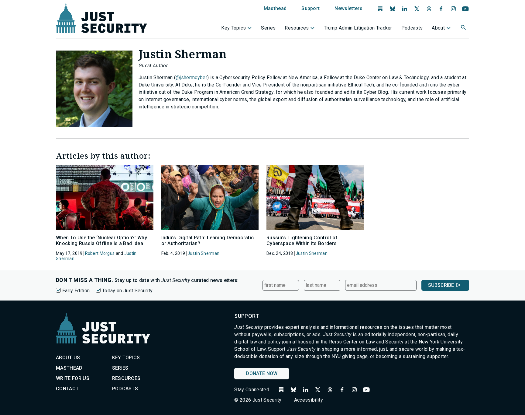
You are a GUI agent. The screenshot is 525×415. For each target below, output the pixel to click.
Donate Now (261, 373)
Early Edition (76, 291)
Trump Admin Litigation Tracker (358, 28)
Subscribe (441, 285)
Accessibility (308, 400)
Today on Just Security (127, 291)
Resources (297, 28)
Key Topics (233, 28)
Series (268, 28)
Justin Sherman (203, 253)
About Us (68, 357)
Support (310, 8)
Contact (67, 389)
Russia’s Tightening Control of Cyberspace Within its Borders (302, 240)
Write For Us (72, 378)
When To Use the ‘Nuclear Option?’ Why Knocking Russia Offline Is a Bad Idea (101, 240)
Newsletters (348, 8)
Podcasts (412, 28)
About (438, 28)
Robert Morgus (100, 253)
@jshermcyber (191, 77)
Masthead (275, 8)
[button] (464, 28)
